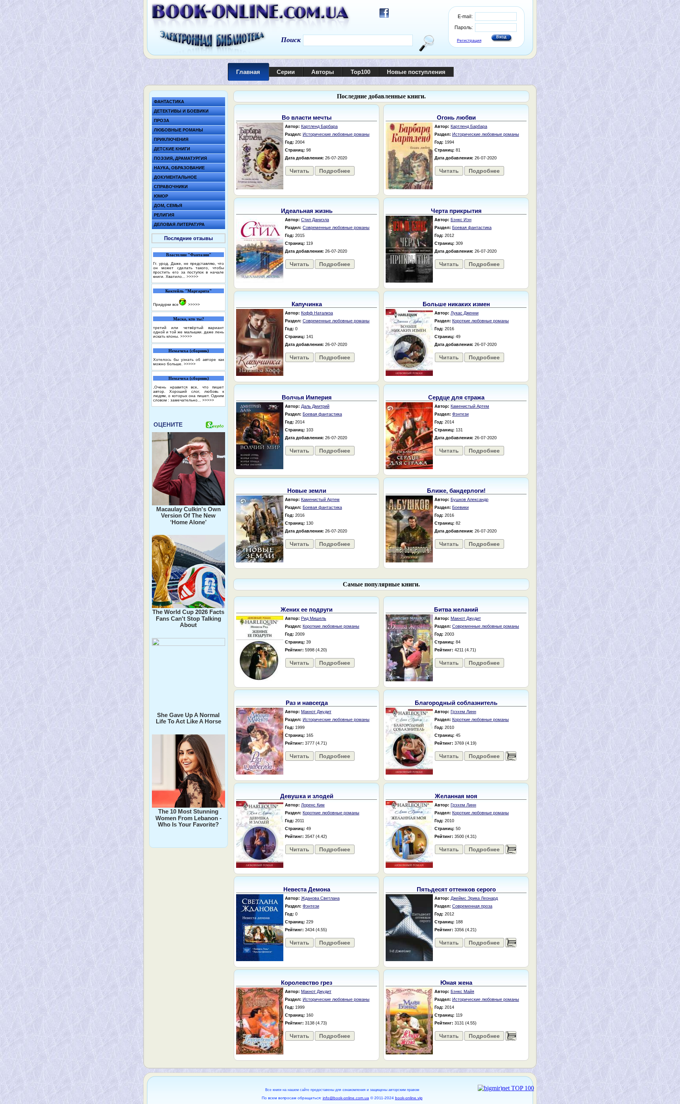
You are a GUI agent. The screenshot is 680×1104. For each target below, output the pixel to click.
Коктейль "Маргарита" (188, 290)
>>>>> (192, 276)
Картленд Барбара (319, 126)
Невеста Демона (306, 889)
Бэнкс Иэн (461, 219)
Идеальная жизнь (307, 210)
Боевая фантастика (472, 227)
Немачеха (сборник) (188, 350)
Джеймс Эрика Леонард (474, 898)
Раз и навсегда (307, 702)
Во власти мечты (307, 117)
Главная (248, 71)
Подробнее (334, 171)
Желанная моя (456, 796)
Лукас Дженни (465, 313)
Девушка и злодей (306, 796)
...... (511, 756)
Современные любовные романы (336, 227)
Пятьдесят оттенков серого (456, 889)
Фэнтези (460, 414)
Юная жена (456, 982)
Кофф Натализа (317, 313)
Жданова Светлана (320, 898)
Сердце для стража (456, 397)
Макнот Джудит (466, 618)
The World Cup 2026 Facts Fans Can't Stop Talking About (188, 618)
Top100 (360, 71)
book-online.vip (409, 1098)
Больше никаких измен (456, 304)
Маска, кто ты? (188, 318)
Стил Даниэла (315, 219)
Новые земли (306, 490)
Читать (299, 171)
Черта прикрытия (456, 210)
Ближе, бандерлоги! (456, 490)
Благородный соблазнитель (456, 702)
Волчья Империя (307, 397)
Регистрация (469, 40)
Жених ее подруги (307, 609)
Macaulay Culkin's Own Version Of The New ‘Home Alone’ (188, 515)
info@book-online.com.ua (346, 1098)
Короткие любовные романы (480, 320)
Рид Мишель (313, 618)
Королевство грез (306, 982)
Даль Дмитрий (315, 406)
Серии (286, 71)
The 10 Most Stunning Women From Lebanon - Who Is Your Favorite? (188, 818)
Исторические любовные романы (336, 134)
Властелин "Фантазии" (188, 254)
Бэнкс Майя (462, 991)
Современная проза (472, 906)
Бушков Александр (469, 499)
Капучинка (307, 304)
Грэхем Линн (463, 711)
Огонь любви (456, 117)
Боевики (460, 507)
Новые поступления (416, 71)
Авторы (322, 71)
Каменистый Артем (470, 406)
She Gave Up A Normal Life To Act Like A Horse (188, 718)
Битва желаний (456, 609)
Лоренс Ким (313, 805)
